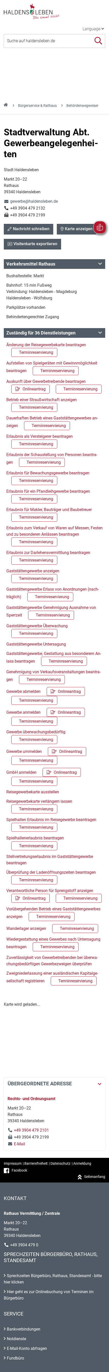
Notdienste (16, 1338)
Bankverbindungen (23, 1329)
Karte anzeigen (79, 228)
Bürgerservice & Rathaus (37, 106)
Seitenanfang (94, 1177)
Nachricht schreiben (31, 228)
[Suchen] (98, 41)
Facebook (19, 1170)
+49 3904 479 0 (24, 1245)
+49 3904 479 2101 (31, 1130)
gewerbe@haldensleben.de (31, 201)
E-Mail (16, 1144)
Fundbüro (15, 1358)
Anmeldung (82, 1163)
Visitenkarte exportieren (35, 243)
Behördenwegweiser (82, 106)
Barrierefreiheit (36, 1163)
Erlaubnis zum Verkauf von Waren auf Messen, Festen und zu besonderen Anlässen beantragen (54, 535)
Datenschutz (60, 1163)
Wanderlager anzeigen (50, 928)
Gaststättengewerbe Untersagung (36, 644)
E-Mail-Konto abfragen (27, 1348)
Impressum (13, 1163)
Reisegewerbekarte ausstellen (32, 792)
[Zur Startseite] (54, 11)
